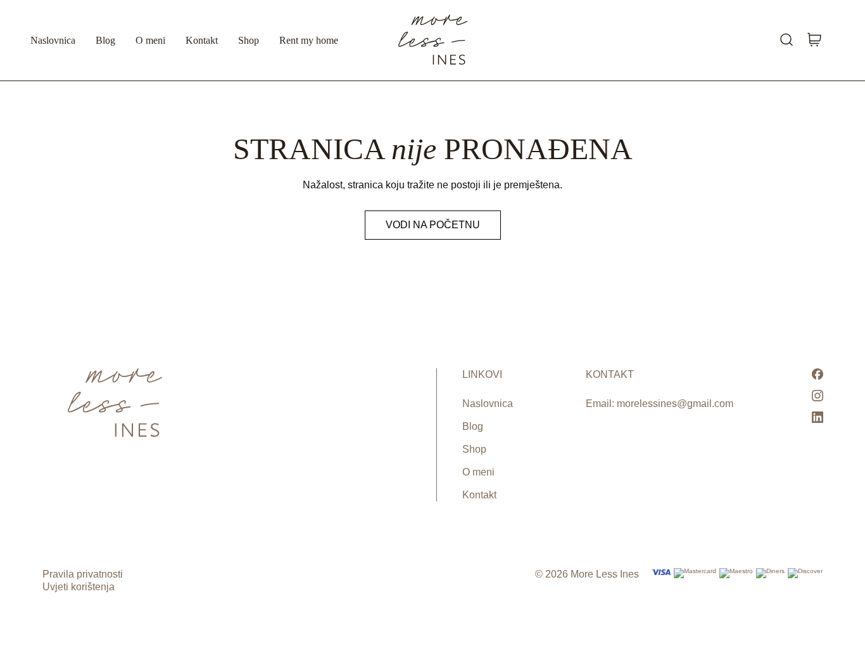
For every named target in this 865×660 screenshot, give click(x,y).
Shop (248, 40)
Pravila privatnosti (82, 574)
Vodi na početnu (433, 224)
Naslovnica (52, 40)
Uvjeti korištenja (78, 586)
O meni (150, 40)
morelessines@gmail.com (675, 403)
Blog (105, 40)
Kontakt (202, 40)
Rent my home (308, 40)
